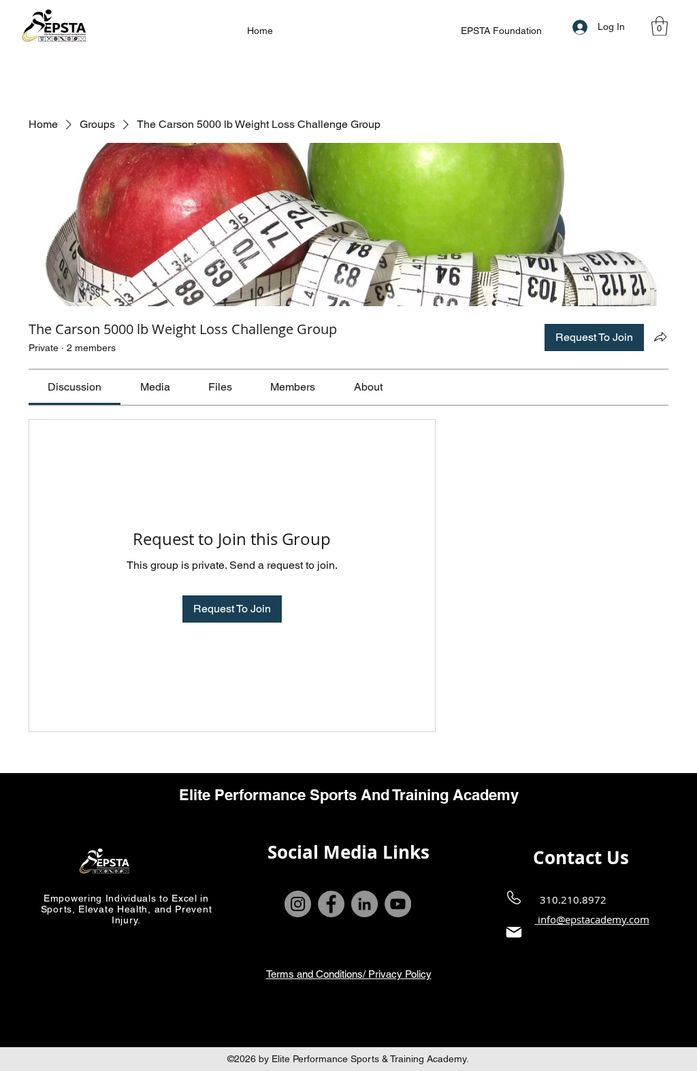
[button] (659, 26)
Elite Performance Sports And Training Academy (349, 795)
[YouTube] (398, 904)
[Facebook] (331, 904)
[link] (74, 386)
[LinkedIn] (364, 904)
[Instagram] (298, 904)
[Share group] (660, 337)
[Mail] (514, 932)
